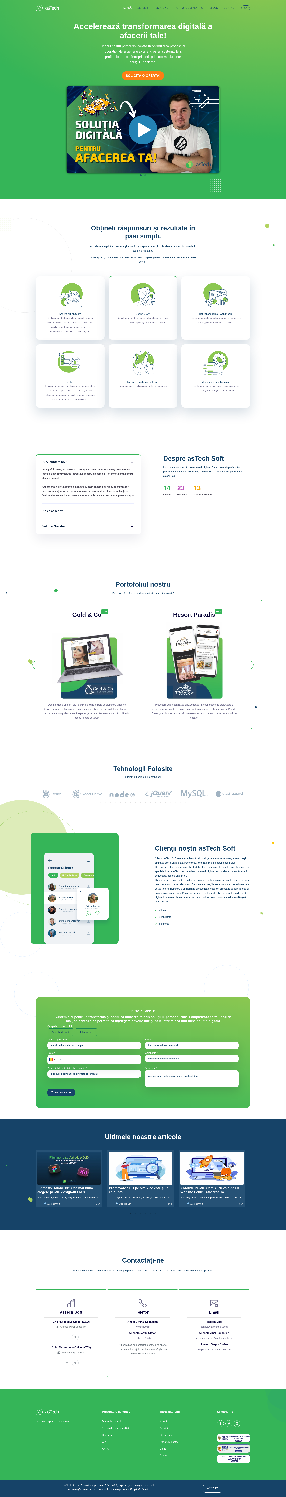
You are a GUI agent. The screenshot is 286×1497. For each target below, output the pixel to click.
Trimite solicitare (61, 1092)
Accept (212, 1488)
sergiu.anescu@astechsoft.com (214, 1349)
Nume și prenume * (57, 1039)
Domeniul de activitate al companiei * (67, 1068)
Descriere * (151, 1068)
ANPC (105, 1448)
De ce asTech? (52, 511)
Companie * (151, 1052)
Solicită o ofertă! (143, 75)
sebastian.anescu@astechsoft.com (214, 1338)
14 (165, 802)
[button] (51, 1060)
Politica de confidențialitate (116, 1428)
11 (150, 802)
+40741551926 (143, 1338)
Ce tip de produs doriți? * (60, 1026)
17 (180, 802)
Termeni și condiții (111, 1421)
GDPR (105, 1441)
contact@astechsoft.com (214, 1326)
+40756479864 (143, 1326)
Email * (149, 1039)
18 (185, 802)
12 (155, 802)
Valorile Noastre (53, 526)
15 (170, 802)
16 (175, 802)
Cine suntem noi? (54, 462)
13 (160, 802)
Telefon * (52, 1052)
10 (145, 802)
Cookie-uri (107, 1435)
